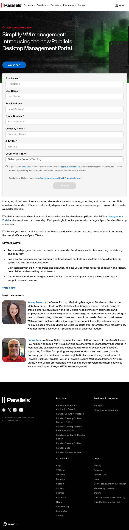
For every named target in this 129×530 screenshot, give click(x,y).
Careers (60, 516)
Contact (60, 488)
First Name (12, 78)
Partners (60, 479)
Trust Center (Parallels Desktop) (109, 497)
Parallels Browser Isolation (69, 452)
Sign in (122, 6)
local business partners (70, 167)
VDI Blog (60, 470)
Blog (58, 466)
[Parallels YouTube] (21, 410)
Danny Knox (34, 340)
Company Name (15, 128)
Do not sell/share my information (110, 484)
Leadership (61, 511)
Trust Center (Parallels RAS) (107, 502)
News (59, 502)
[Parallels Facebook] (4, 410)
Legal (96, 479)
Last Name (12, 91)
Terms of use (100, 475)
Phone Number (15, 116)
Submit (65, 185)
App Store (61, 497)
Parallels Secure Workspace (70, 414)
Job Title (11, 141)
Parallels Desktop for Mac (69, 443)
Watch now (14, 65)
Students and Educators (106, 410)
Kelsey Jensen (36, 302)
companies (26, 167)
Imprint (97, 493)
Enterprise (99, 405)
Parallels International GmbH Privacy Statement (60, 178)
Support (60, 484)
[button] (29, 5)
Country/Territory (16, 154)
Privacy (97, 466)
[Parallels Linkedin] (15, 410)
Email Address (14, 103)
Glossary (60, 475)
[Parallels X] (9, 410)
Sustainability (62, 507)
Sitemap (60, 493)
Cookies (98, 470)
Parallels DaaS (63, 448)
